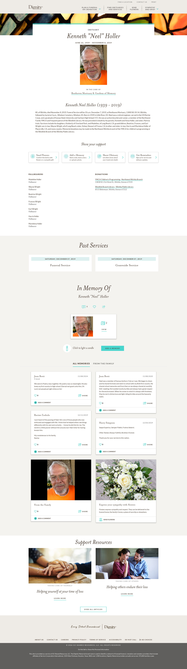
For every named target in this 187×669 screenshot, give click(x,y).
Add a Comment (44, 402)
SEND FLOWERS (109, 520)
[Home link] (36, 7)
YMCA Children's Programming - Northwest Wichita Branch (119, 179)
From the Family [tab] (103, 363)
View (104, 329)
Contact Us (142, 2)
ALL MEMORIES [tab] (81, 363)
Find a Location (125, 2)
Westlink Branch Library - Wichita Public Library (114, 187)
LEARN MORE (60, 598)
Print (153, 2)
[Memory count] (83, 306)
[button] (91, 8)
